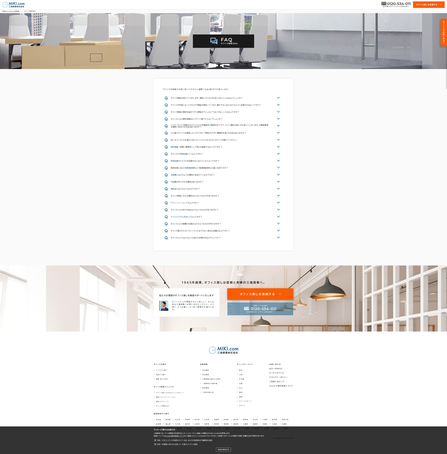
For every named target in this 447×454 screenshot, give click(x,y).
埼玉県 (255, 419)
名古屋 (241, 379)
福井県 (187, 424)
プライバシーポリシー (278, 377)
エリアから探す (161, 370)
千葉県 (265, 419)
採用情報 (205, 388)
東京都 (274, 419)
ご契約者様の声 (208, 392)
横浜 (241, 392)
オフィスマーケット (245, 364)
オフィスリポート (245, 401)
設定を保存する (223, 449)
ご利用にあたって (277, 381)
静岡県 (226, 424)
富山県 (168, 424)
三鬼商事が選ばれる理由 (211, 379)
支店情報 (205, 374)
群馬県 (245, 419)
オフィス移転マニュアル (164, 387)
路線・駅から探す (162, 379)
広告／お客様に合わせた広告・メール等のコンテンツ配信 (177, 444)
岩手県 (177, 419)
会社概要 (205, 370)
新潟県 (158, 424)
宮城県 (187, 419)
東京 (241, 370)
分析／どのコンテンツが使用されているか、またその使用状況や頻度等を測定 (184, 440)
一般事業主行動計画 (209, 383)
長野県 (206, 424)
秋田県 (197, 419)
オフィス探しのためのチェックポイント (170, 392)
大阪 (241, 374)
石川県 (177, 424)
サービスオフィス (276, 373)
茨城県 (226, 419)
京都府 (265, 424)
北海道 (158, 419)
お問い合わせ (275, 364)
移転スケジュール (162, 401)
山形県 (206, 419)
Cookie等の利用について (174, 436)
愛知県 (236, 424)
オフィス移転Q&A (163, 406)
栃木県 (236, 419)
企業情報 (204, 364)
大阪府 (274, 424)
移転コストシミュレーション (166, 397)
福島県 (216, 419)
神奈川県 (285, 419)
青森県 (168, 419)
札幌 (241, 383)
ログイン (242, 405)
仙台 (241, 388)
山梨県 (197, 424)
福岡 (241, 396)
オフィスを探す (160, 364)
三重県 (245, 424)
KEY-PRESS (275, 368)
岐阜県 (216, 424)
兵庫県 (284, 424)
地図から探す (161, 374)
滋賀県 (255, 424)
